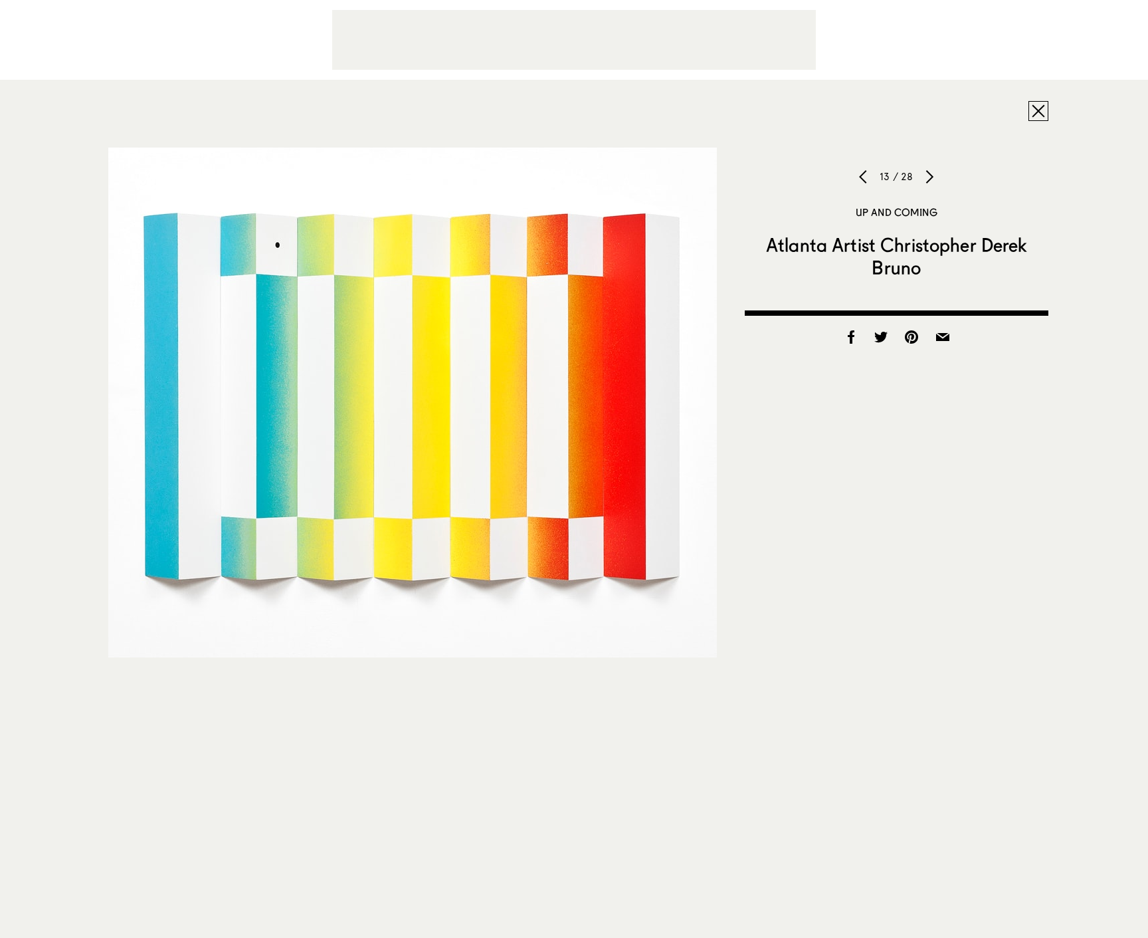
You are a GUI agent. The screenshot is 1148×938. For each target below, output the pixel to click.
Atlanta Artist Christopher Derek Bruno (896, 256)
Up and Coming (896, 212)
